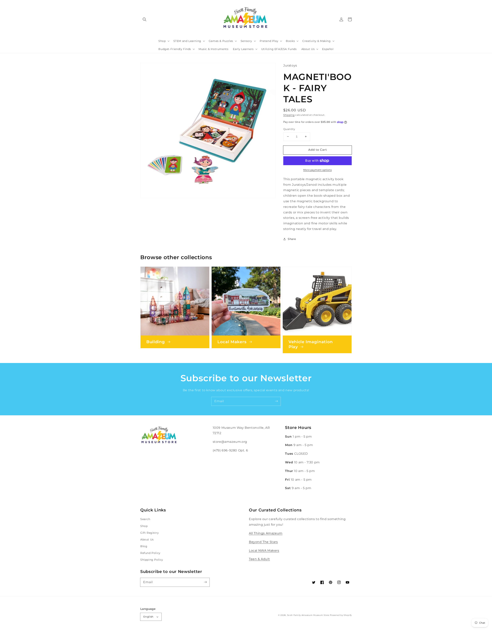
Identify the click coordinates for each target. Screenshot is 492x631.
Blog (143, 546)
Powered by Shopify (341, 615)
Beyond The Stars (263, 542)
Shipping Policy (151, 559)
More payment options (317, 169)
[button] (144, 19)
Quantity (289, 129)
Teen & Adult (259, 559)
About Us (147, 539)
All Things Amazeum (266, 533)
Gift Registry (149, 532)
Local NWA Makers (264, 550)
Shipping (289, 114)
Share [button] (292, 239)
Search (145, 519)
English (148, 616)
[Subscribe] (276, 401)
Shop (144, 526)
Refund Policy (150, 553)
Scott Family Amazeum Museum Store (308, 615)
